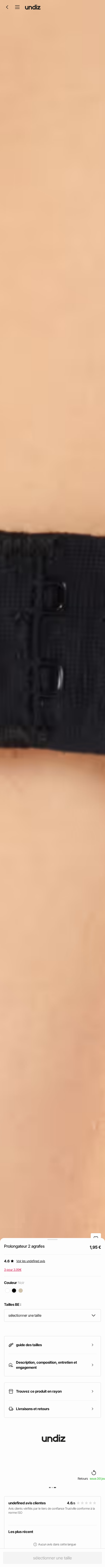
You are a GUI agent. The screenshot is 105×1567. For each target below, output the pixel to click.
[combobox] (52, 1315)
